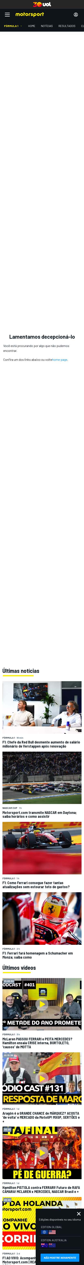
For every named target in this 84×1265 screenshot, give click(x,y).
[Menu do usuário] (76, 15)
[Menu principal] (7, 14)
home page (59, 359)
